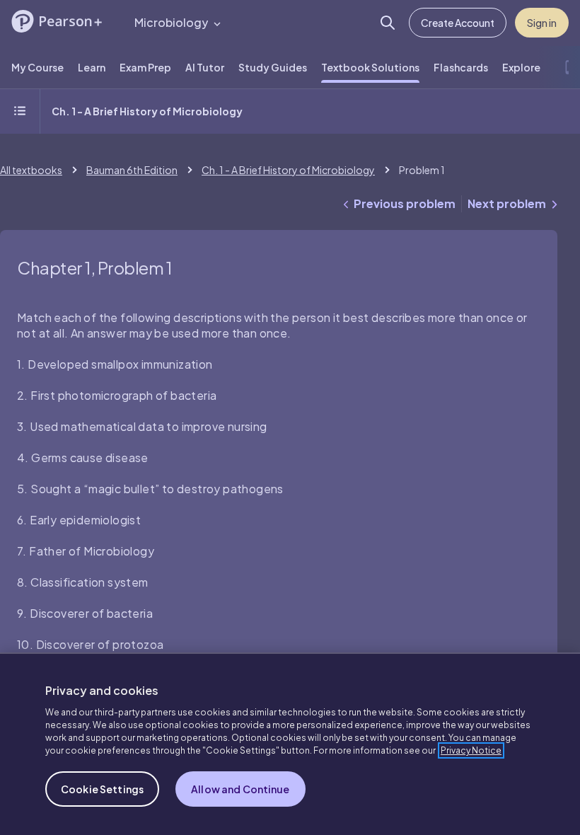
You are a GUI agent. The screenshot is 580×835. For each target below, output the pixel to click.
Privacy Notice (471, 750)
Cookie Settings (102, 789)
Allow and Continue (240, 789)
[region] (290, 743)
